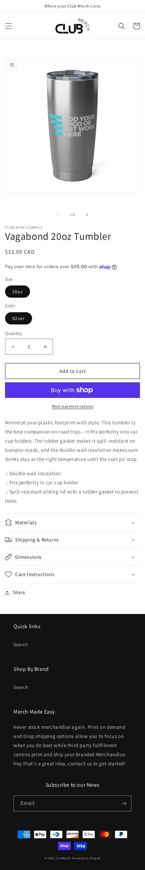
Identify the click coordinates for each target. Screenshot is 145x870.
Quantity (13, 333)
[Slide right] (87, 214)
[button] (8, 26)
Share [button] (19, 592)
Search (20, 644)
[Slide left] (57, 214)
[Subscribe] (123, 803)
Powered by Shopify (86, 858)
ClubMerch (63, 858)
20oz (17, 292)
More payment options (72, 406)
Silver (18, 318)
